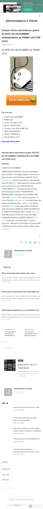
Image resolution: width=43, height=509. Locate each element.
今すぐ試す (28, 9)
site (14, 183)
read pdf (13, 206)
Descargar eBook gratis (11, 141)
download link (7, 180)
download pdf (19, 200)
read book (13, 197)
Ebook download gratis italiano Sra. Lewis (18, 273)
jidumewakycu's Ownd (21, 20)
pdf (15, 189)
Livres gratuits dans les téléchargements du (26, 439)
